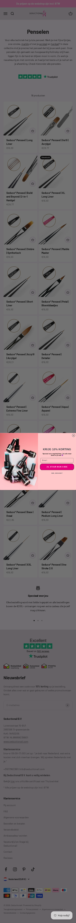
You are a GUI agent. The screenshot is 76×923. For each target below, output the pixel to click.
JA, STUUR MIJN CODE (57, 467)
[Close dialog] (73, 435)
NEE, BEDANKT (57, 473)
